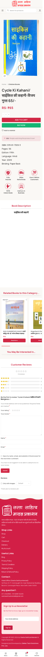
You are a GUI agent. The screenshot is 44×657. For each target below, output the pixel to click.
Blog (3, 557)
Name (3, 438)
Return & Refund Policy (10, 572)
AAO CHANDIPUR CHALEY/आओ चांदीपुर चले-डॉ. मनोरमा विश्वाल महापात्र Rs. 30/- (14, 333)
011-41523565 (6, 594)
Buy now (21, 125)
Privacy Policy (7, 561)
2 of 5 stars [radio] (14, 410)
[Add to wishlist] (26, 300)
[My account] (40, 10)
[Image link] (20, 510)
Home (4, 84)
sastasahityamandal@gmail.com (12, 596)
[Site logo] (21, 3)
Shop (4, 534)
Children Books (14, 84)
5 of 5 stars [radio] (19, 410)
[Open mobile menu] (3, 10)
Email (3, 447)
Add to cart (21, 120)
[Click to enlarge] (4, 76)
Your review (5, 414)
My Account (6, 548)
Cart (3, 537)
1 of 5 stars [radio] (13, 410)
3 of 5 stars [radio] (16, 410)
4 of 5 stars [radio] (17, 410)
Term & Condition (8, 564)
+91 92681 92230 (17, 594)
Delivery (5, 545)
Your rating (5, 410)
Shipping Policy (7, 568)
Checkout (5, 541)
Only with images (9, 483)
